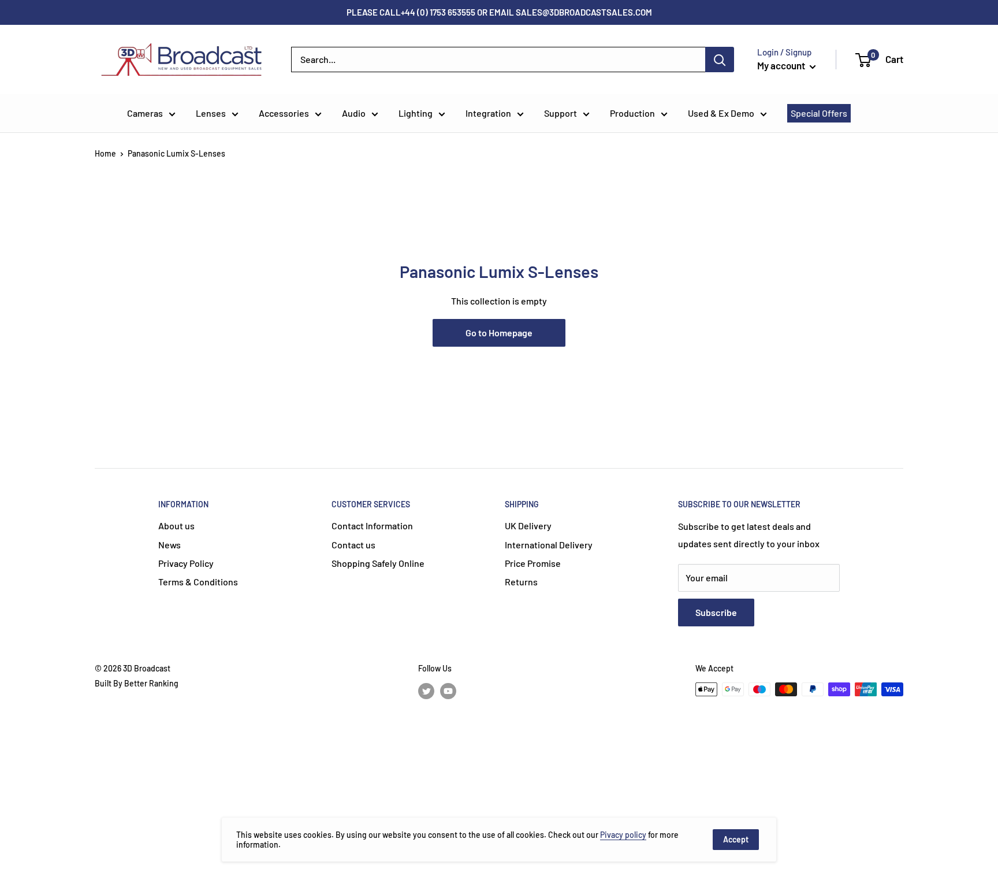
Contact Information (372, 525)
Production (632, 112)
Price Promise (533, 563)
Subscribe (716, 612)
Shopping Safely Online (378, 563)
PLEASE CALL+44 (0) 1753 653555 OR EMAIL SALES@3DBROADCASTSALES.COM (499, 12)
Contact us (353, 544)
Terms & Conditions (198, 581)
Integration (488, 112)
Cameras (145, 112)
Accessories (284, 112)
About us (176, 525)
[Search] (719, 59)
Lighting (416, 112)
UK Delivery (528, 525)
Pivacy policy (623, 835)
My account (782, 65)
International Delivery (549, 544)
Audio (354, 112)
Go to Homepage (499, 332)
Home (105, 153)
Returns (521, 581)
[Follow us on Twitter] (426, 690)
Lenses (211, 112)
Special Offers (819, 112)
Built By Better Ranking (136, 683)
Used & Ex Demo (721, 112)
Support (560, 112)
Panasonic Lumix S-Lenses (176, 153)
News (169, 544)
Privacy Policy (186, 563)
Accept (735, 839)
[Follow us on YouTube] (448, 690)
